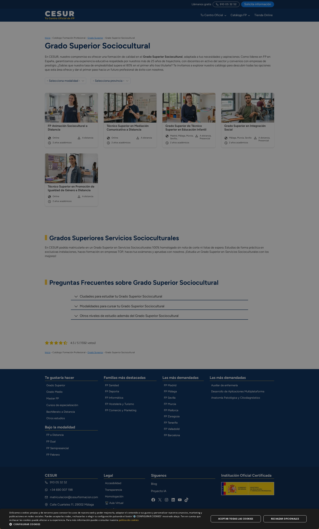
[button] (106, 524)
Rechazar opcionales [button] (285, 518)
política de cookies (129, 520)
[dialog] (159, 519)
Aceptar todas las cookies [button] (235, 518)
